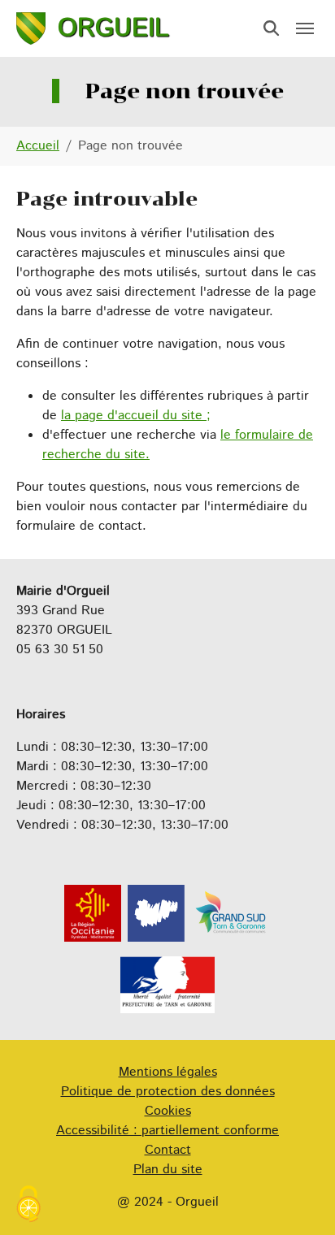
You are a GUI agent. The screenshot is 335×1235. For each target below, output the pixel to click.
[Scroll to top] (299, 1199)
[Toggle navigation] (305, 28)
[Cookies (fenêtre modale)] (28, 1206)
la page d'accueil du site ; (136, 415)
